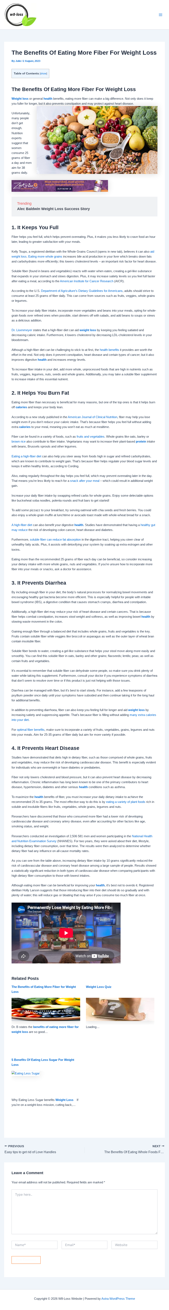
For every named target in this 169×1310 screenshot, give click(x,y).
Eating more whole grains (45, 256)
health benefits (109, 349)
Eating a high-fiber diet (26, 456)
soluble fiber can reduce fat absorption (55, 539)
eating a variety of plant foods (125, 802)
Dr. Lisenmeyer (22, 330)
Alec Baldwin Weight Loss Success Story (53, 209)
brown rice (19, 441)
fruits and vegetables (90, 436)
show (43, 73)
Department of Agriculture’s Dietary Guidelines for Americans (82, 291)
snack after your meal (84, 480)
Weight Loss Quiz (98, 987)
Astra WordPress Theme (118, 1298)
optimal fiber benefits (31, 729)
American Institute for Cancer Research (86, 281)
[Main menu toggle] (160, 14)
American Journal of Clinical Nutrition (92, 417)
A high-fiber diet (22, 525)
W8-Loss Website (60, 14)
